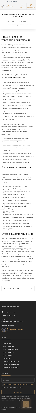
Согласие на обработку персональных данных (18, 384)
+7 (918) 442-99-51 (11, 1)
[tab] (18, 288)
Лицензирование (22, 21)
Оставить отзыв (13, 288)
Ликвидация (6, 358)
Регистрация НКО (8, 346)
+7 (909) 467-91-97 (9, 316)
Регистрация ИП (8, 355)
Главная (11, 21)
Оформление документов (11, 361)
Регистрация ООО (8, 352)
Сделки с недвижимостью (11, 364)
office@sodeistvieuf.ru (8, 325)
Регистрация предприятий (11, 349)
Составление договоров (10, 367)
